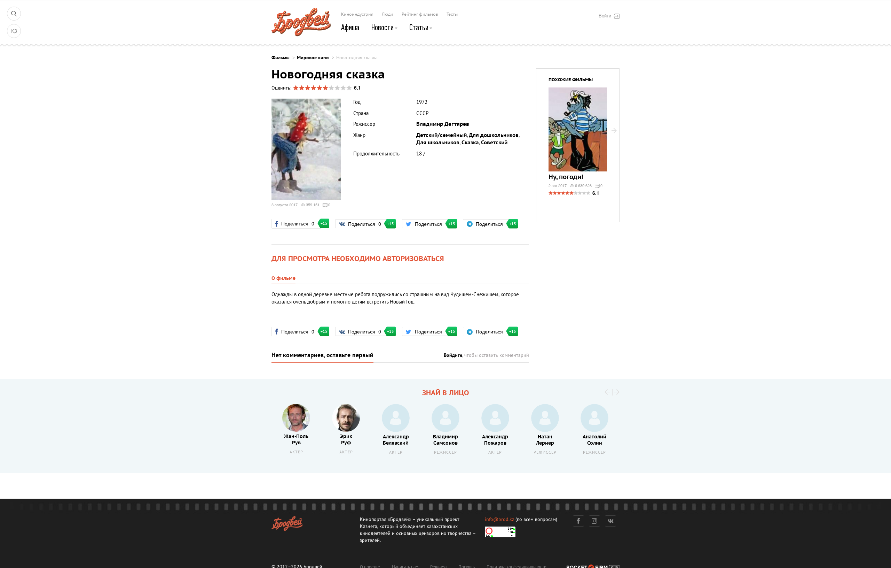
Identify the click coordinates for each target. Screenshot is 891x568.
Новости (383, 27)
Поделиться (301, 223)
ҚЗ (14, 31)
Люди (387, 14)
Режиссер (445, 452)
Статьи (419, 27)
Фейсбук (578, 521)
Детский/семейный (441, 135)
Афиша (350, 27)
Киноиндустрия (357, 14)
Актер (296, 452)
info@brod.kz (499, 519)
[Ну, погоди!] (578, 133)
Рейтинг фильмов (420, 14)
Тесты (452, 14)
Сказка (470, 142)
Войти (605, 16)
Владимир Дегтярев (442, 124)
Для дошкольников (494, 135)
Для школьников (437, 142)
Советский (494, 142)
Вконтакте (610, 521)
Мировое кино (313, 58)
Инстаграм (594, 521)
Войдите (453, 355)
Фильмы (280, 58)
